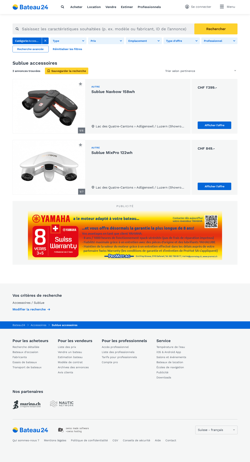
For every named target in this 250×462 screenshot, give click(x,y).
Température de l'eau (170, 347)
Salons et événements (171, 357)
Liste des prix (67, 347)
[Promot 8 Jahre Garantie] (125, 235)
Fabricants (19, 357)
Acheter (76, 7)
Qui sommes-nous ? (25, 440)
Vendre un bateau (70, 352)
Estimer (127, 7)
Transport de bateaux (26, 367)
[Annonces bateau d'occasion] (30, 7)
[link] (45, 41)
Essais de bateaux (24, 362)
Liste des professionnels (118, 352)
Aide (158, 440)
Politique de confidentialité (89, 440)
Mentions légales (55, 440)
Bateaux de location (169, 362)
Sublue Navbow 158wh (113, 91)
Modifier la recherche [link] (29, 309)
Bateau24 (18, 325)
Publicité (162, 372)
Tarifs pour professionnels (119, 357)
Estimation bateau (70, 357)
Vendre (110, 7)
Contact (170, 440)
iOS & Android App (168, 352)
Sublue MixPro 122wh (111, 152)
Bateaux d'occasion (25, 352)
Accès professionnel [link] (115, 347)
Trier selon (172, 70)
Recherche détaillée (25, 347)
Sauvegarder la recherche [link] (68, 70)
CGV (115, 440)
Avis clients (65, 372)
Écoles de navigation (170, 367)
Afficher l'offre (214, 125)
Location (94, 7)
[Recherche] (63, 7)
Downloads (163, 377)
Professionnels (149, 7)
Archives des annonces (73, 367)
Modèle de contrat (70, 362)
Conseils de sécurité (136, 440)
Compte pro (110, 362)
